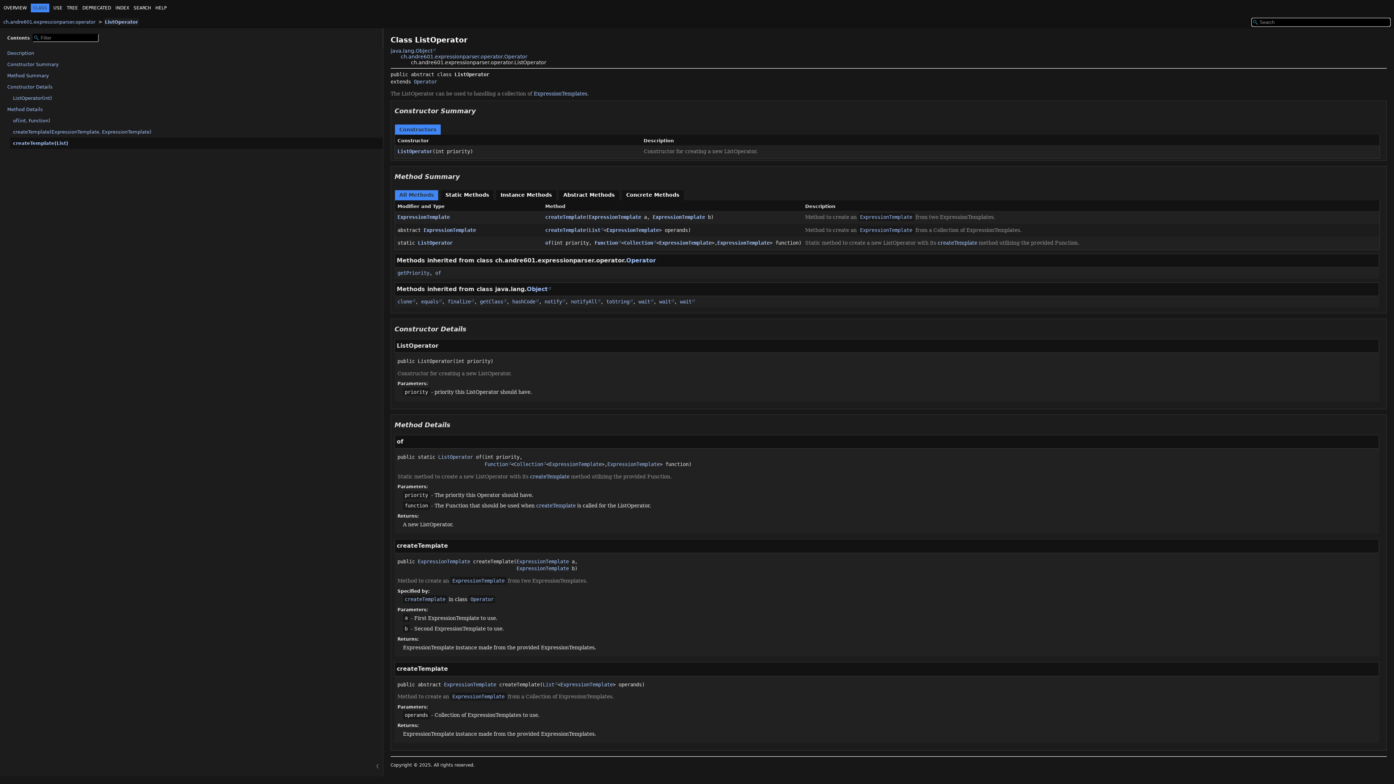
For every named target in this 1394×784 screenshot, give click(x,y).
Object (537, 289)
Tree (72, 8)
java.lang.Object (411, 51)
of (548, 243)
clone (405, 302)
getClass (491, 302)
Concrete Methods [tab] (652, 195)
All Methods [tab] (416, 195)
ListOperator (121, 22)
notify (553, 302)
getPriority (413, 273)
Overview (15, 8)
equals (430, 302)
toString (617, 302)
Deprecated (96, 8)
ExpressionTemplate (424, 217)
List (594, 230)
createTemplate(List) (40, 143)
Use (57, 8)
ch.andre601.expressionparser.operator (49, 22)
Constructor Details (30, 87)
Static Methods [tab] (467, 195)
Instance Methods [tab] (526, 195)
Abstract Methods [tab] (589, 195)
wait (644, 302)
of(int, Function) (31, 120)
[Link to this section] (481, 111)
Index (122, 8)
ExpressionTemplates (560, 94)
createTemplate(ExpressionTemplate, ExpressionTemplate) (82, 132)
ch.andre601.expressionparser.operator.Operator (464, 57)
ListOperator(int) (32, 98)
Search (142, 8)
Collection (638, 243)
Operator (425, 82)
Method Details (25, 109)
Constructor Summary (33, 64)
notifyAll (584, 302)
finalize (459, 302)
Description (20, 53)
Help (161, 8)
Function (606, 243)
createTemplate (565, 217)
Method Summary (28, 75)
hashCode (523, 302)
